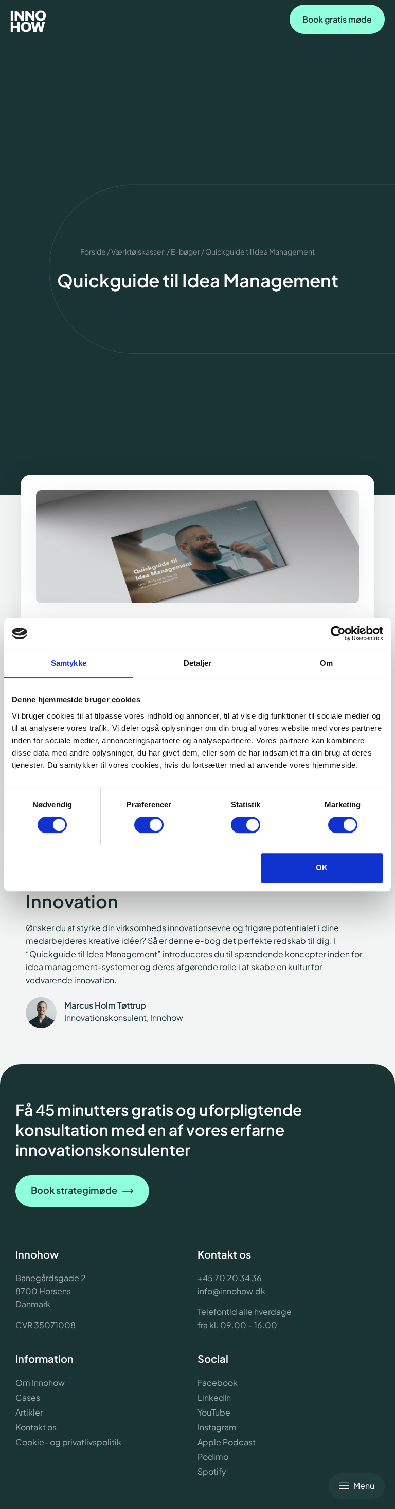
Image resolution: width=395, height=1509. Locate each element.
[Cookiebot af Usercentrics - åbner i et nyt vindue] (338, 633)
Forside (93, 251)
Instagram (217, 1427)
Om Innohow (40, 1382)
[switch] (149, 825)
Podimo (213, 1456)
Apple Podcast (227, 1442)
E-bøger (185, 251)
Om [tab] (326, 663)
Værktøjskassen (138, 251)
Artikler (29, 1412)
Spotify (212, 1471)
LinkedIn (214, 1397)
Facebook (218, 1382)
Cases (27, 1397)
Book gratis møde (337, 19)
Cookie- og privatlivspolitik (68, 1442)
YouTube (214, 1412)
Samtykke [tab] (68, 663)
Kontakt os (36, 1427)
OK (322, 867)
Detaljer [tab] (198, 663)
